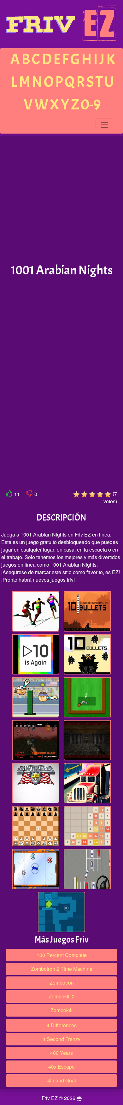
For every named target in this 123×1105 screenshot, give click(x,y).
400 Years (61, 1052)
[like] (9, 495)
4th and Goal (61, 1080)
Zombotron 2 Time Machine (61, 968)
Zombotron (62, 982)
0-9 (91, 104)
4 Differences (62, 1025)
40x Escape (61, 1066)
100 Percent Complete (62, 955)
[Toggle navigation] (104, 125)
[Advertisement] (61, 200)
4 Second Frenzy (61, 1039)
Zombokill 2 (62, 996)
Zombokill (61, 1010)
